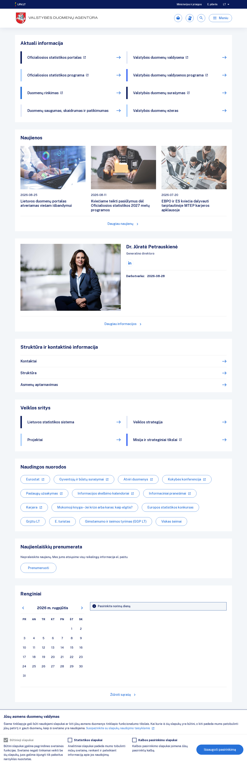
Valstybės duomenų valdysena (158, 57)
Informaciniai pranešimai (167, 493)
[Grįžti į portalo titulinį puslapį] (20, 4)
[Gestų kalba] (190, 18)
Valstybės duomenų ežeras (155, 110)
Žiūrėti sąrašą (120, 694)
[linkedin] (129, 263)
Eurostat (33, 479)
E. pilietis (212, 4)
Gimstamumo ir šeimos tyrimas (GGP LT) (115, 521)
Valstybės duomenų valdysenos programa (168, 75)
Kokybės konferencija (184, 479)
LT (224, 4)
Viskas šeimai (171, 521)
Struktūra (28, 373)
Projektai (35, 440)
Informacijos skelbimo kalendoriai (103, 493)
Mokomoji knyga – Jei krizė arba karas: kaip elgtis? (95, 507)
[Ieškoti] (201, 18)
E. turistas (62, 521)
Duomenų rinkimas (43, 93)
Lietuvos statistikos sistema (50, 422)
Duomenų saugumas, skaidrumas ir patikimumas (67, 110)
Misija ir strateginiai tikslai (155, 440)
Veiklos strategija (148, 422)
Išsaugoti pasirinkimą (220, 749)
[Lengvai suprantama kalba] (178, 18)
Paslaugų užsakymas (42, 493)
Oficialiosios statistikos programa (55, 75)
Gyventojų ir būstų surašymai (81, 479)
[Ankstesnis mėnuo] (23, 608)
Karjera (31, 507)
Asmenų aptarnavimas (39, 384)
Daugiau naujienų (120, 224)
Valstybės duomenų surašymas (159, 93)
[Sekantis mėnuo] (82, 608)
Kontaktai (28, 361)
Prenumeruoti (38, 568)
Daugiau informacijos (120, 324)
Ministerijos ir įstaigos (189, 4)
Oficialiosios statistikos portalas (54, 57)
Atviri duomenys (136, 479)
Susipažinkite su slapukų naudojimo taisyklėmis (118, 728)
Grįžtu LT (33, 521)
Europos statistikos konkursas (170, 507)
